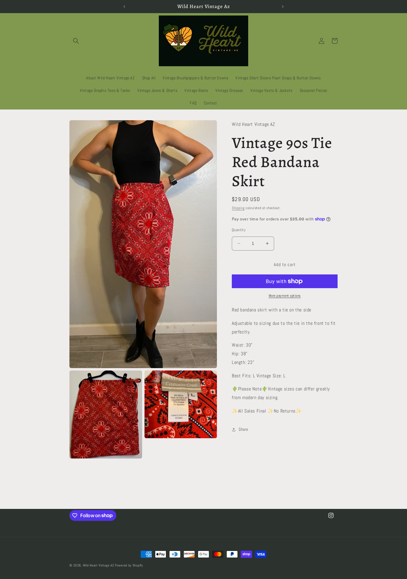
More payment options (285, 295)
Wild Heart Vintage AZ (98, 565)
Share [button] (243, 429)
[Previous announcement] (124, 6)
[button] (76, 40)
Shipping (238, 208)
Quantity (239, 229)
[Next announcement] (282, 6)
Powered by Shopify (129, 565)
